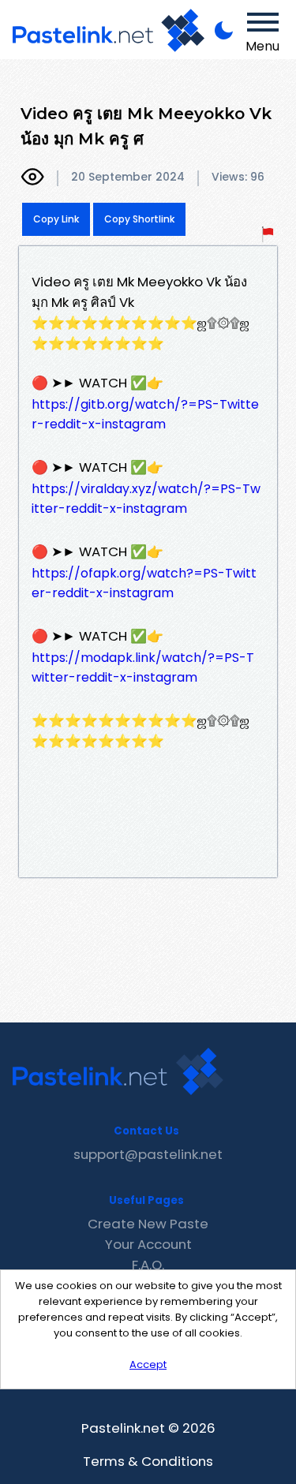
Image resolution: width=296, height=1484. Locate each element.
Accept (148, 1364)
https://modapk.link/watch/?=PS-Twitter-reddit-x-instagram (143, 667)
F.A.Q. (148, 1264)
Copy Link (56, 219)
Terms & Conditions (148, 1461)
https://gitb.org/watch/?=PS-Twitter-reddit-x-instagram (145, 414)
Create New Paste (148, 1223)
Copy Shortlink (139, 219)
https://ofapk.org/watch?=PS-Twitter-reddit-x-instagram (144, 583)
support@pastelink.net (148, 1154)
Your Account (148, 1244)
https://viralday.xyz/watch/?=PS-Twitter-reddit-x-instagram (146, 499)
